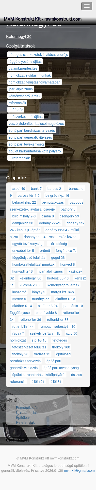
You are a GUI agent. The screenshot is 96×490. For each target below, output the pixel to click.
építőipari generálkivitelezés (30, 137)
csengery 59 (69, 215)
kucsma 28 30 (31, 284)
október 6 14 (22, 305)
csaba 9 (48, 215)
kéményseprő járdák (24, 95)
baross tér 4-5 (29, 195)
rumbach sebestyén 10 (57, 326)
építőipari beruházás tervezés (32, 130)
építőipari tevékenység (26, 144)
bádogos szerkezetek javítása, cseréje (38, 54)
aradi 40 (18, 188)
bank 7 (36, 188)
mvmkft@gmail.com (79, 470)
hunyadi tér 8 (22, 271)
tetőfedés (16, 109)
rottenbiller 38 (57, 319)
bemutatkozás (53, 202)
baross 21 (55, 188)
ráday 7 (18, 333)
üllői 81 (56, 381)
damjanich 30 (22, 222)
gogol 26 (58, 257)
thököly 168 (61, 346)
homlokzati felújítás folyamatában (35, 82)
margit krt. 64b (62, 291)
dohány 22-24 (50, 222)
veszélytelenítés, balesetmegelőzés (36, 123)
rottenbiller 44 (23, 326)
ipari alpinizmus (21, 88)
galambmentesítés (23, 68)
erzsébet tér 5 (23, 250)
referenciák (17, 102)
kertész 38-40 (58, 278)
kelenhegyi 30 (30, 278)
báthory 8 (68, 209)
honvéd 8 (67, 264)
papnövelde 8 (46, 312)
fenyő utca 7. (66, 250)
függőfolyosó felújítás (25, 61)
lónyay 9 (38, 291)
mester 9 (19, 298)
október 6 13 (65, 298)
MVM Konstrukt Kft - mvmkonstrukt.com (42, 18)
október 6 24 (48, 305)
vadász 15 (42, 353)
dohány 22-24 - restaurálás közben (51, 236)
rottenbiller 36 (30, 319)
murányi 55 (40, 298)
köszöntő (19, 291)
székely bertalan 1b (45, 333)
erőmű (45, 250)
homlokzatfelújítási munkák (30, 75)
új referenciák (19, 157)
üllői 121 (38, 381)
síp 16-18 (39, 340)
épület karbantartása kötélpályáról (35, 150)
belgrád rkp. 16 (57, 195)
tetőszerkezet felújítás (26, 116)
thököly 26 (20, 353)
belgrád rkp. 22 (24, 202)
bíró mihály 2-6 (24, 215)
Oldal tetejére (18, 440)
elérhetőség (57, 243)
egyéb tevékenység (27, 243)
